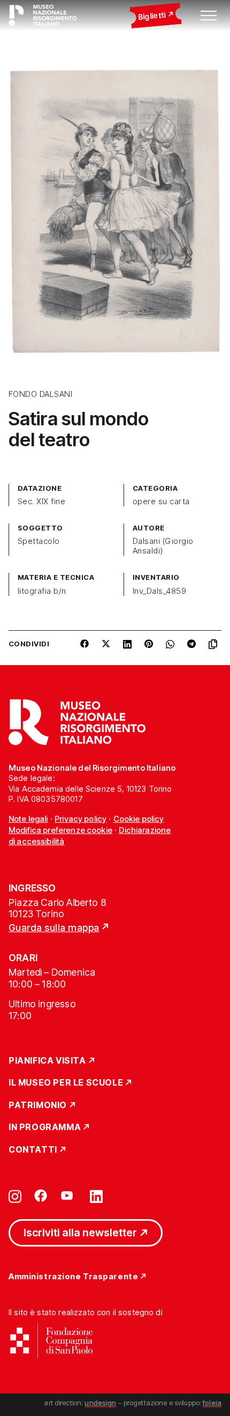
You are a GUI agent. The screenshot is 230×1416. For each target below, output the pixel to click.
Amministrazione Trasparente (73, 1276)
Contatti (33, 1150)
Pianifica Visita (47, 1061)
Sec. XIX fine (41, 501)
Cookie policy (138, 819)
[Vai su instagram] (15, 1195)
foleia (212, 1402)
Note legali (28, 819)
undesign (100, 1402)
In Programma (45, 1127)
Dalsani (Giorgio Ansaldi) (163, 546)
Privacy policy (80, 819)
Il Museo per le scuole (66, 1083)
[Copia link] (215, 648)
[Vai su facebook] (40, 1195)
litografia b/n (42, 591)
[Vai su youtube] (68, 1195)
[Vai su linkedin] (96, 1195)
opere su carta (161, 501)
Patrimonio (38, 1105)
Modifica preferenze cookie (60, 830)
